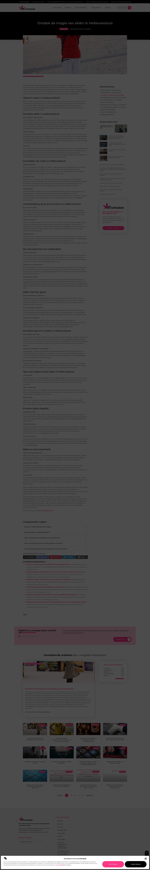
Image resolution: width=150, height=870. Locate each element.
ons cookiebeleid (60, 865)
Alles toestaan (113, 864)
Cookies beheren (136, 864)
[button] (146, 859)
